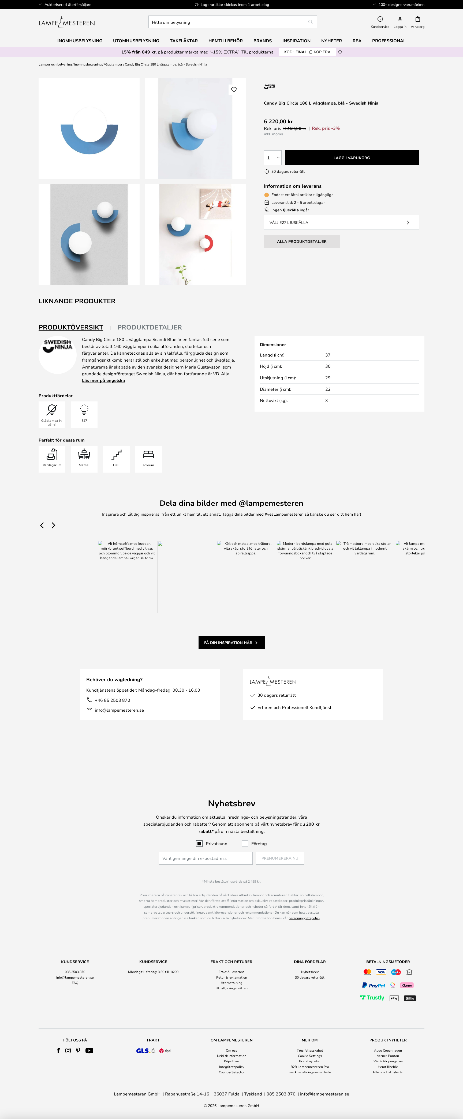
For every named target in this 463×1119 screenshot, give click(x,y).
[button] (89, 234)
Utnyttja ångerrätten (232, 988)
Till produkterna (257, 52)
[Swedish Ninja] (292, 87)
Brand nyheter (310, 1061)
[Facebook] (58, 1050)
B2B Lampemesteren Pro (310, 1066)
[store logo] (67, 22)
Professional (389, 41)
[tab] (75, 327)
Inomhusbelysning (88, 64)
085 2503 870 (75, 971)
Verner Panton (388, 1055)
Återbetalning (231, 982)
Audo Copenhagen (388, 1050)
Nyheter (331, 41)
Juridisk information (231, 1055)
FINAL (307, 51)
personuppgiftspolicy (304, 918)
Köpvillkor (231, 1061)
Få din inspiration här (228, 642)
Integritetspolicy (231, 1066)
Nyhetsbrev (310, 971)
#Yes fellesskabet (310, 1050)
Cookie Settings (310, 1055)
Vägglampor (113, 64)
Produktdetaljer (149, 327)
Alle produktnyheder (388, 1072)
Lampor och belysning (55, 64)
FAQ (75, 982)
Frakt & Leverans (231, 971)
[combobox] (233, 22)
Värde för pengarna (388, 1061)
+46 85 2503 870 (112, 700)
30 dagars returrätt (309, 977)
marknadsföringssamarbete (310, 1072)
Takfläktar (184, 41)
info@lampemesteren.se (119, 710)
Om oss (231, 1050)
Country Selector (232, 1072)
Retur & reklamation (231, 977)
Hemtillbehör (388, 1066)
